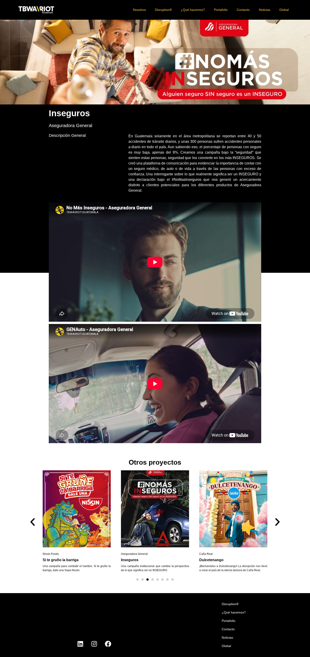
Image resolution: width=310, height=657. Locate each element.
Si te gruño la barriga (61, 560)
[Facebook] (108, 644)
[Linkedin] (80, 644)
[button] (32, 522)
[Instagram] (94, 644)
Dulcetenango (211, 560)
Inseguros (129, 560)
